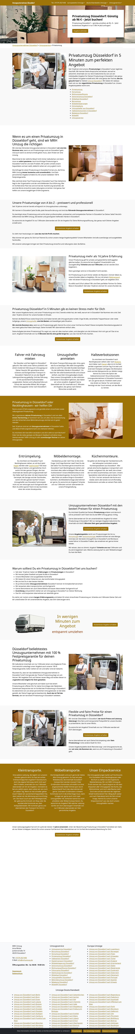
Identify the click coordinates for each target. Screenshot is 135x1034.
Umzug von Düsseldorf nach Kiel (63, 999)
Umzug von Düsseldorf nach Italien (102, 966)
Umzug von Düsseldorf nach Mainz (64, 1016)
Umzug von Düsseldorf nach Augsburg (28, 1028)
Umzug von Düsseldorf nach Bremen (28, 1004)
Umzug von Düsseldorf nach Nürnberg (28, 1025)
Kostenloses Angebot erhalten (67, 228)
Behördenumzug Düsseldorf (62, 980)
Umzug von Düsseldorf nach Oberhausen (67, 1023)
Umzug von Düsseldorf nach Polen (102, 954)
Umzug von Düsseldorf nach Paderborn (104, 997)
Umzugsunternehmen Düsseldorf (23, 3)
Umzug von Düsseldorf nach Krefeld (65, 1014)
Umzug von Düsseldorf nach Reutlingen (104, 1025)
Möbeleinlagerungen (80, 104)
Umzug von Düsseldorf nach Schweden (103, 956)
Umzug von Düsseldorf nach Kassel (64, 1028)
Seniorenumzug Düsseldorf (61, 966)
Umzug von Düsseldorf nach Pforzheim (104, 1016)
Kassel (104, 364)
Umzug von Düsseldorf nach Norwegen (104, 951)
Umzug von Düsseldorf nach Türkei (102, 958)
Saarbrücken (34, 466)
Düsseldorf (80, 113)
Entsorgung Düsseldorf (60, 970)
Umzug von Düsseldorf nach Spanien (103, 980)
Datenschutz (17, 973)
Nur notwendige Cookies (92, 1031)
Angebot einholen (80, 31)
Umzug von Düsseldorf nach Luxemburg (104, 949)
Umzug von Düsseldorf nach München (28, 1023)
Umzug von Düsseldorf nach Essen (27, 999)
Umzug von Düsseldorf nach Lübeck (65, 1018)
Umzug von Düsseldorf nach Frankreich (104, 970)
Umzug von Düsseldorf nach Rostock (65, 1025)
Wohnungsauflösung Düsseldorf (63, 968)
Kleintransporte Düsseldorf (61, 973)
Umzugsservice (45, 45)
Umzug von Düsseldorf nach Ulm (101, 1014)
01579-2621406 (21, 958)
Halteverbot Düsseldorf (60, 958)
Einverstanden (76, 1031)
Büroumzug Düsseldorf (60, 951)
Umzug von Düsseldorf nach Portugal (103, 977)
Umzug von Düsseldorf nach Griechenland (105, 963)
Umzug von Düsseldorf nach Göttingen (103, 1023)
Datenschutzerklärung (110, 1031)
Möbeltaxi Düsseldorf (59, 975)
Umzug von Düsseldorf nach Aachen (65, 997)
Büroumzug (76, 101)
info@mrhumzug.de (25, 960)
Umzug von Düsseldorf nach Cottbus (28, 1006)
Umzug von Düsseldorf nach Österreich (104, 973)
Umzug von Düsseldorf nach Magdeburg (66, 1006)
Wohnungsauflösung (80, 94)
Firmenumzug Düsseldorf (61, 956)
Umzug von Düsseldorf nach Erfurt (64, 1021)
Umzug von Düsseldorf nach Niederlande (104, 968)
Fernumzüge (73, 536)
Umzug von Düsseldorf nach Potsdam (28, 1011)
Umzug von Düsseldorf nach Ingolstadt (103, 999)
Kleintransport (114, 277)
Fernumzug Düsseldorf (60, 954)
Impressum (16, 971)
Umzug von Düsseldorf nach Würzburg (103, 1009)
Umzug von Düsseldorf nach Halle (64, 1004)
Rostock (118, 362)
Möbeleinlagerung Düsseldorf (62, 963)
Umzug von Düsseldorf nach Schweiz (103, 982)
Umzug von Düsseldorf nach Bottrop (103, 1021)
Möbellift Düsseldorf (59, 984)
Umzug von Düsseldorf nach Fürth (102, 1006)
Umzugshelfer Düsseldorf (61, 977)
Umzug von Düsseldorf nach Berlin (27, 995)
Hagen (16, 466)
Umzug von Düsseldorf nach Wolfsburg (104, 1018)
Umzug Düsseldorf (95, 81)
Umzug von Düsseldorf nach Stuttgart (28, 1014)
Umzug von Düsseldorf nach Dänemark (104, 975)
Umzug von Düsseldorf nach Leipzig (27, 1002)
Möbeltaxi (80, 99)
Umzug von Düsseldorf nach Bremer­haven (105, 1028)
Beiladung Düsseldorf (59, 982)
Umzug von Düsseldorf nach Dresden (28, 1009)
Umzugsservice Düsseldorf (61, 949)
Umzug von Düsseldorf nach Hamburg (28, 1016)
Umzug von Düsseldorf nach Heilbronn (103, 1011)
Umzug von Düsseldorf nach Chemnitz (65, 1002)
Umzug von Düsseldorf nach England (103, 961)
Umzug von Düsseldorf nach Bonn (27, 997)
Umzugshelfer (31, 321)
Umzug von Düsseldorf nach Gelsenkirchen (67, 995)
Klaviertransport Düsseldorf (61, 961)
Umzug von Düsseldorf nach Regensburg (104, 995)
